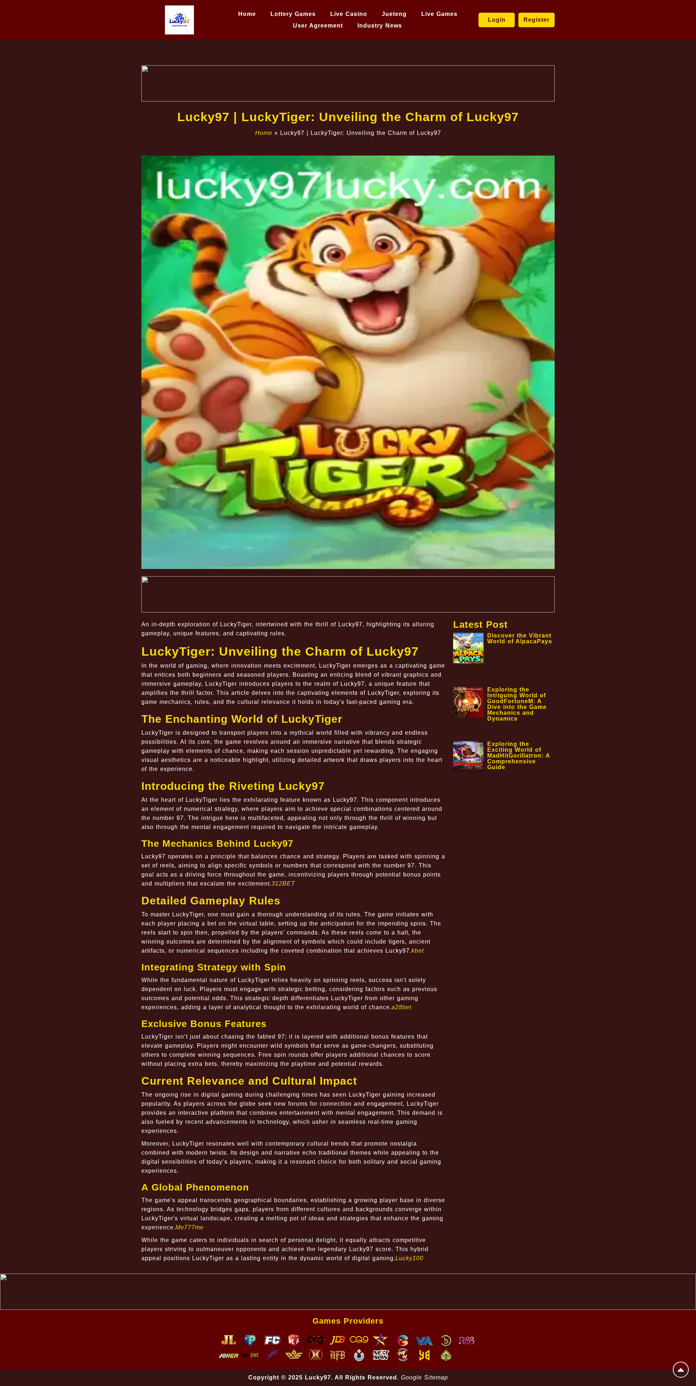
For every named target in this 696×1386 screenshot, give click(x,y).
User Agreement (318, 25)
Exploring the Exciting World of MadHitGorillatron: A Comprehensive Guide (518, 755)
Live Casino (348, 14)
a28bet (401, 1007)
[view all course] (681, 1370)
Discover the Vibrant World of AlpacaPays (519, 638)
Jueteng (394, 14)
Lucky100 (409, 1258)
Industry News (379, 25)
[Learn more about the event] (348, 83)
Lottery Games (293, 14)
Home (247, 14)
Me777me (189, 1227)
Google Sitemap (424, 1377)
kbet (417, 951)
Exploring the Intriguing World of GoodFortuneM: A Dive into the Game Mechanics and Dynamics (517, 704)
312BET (283, 883)
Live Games (439, 14)
